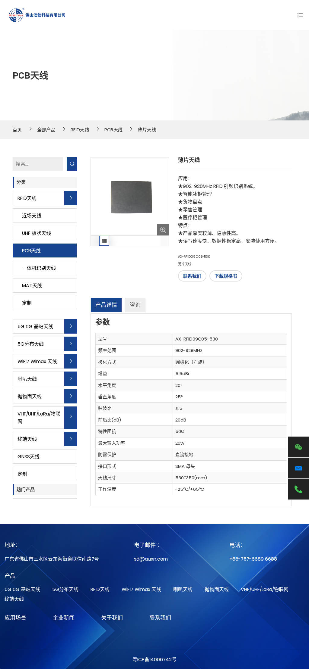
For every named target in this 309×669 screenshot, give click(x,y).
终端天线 (27, 439)
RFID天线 (80, 129)
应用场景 (15, 617)
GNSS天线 (29, 456)
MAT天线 (32, 285)
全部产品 (46, 129)
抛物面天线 (30, 396)
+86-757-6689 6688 (253, 558)
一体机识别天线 (39, 268)
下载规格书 (226, 276)
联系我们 (192, 276)
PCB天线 (113, 129)
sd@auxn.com (151, 558)
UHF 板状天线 (36, 233)
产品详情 (106, 305)
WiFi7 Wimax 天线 (37, 361)
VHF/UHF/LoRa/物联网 (39, 417)
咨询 (135, 305)
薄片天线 (147, 129)
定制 (27, 303)
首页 (17, 129)
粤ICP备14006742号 (154, 659)
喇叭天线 (27, 378)
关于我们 (112, 617)
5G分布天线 (31, 344)
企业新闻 (64, 617)
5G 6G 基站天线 (35, 326)
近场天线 (31, 215)
